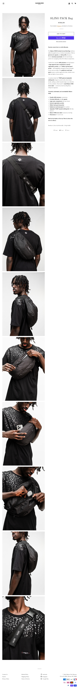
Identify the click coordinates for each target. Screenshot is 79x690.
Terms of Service (26, 679)
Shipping (59, 26)
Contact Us (5, 674)
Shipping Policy (25, 676)
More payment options (61, 41)
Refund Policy (25, 674)
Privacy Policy (5, 679)
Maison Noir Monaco (71, 674)
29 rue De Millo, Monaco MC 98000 (68, 676)
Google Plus (46, 679)
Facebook (44, 674)
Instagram (44, 676)
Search (4, 676)
